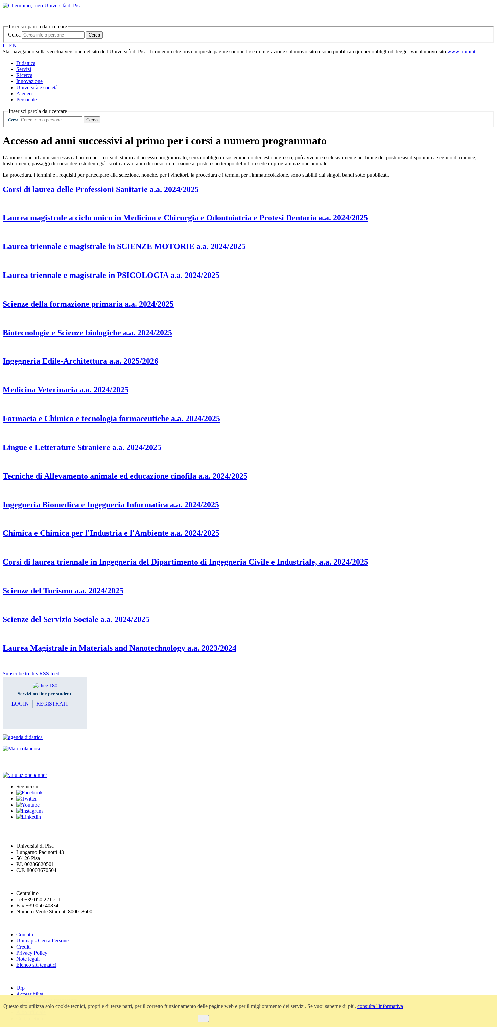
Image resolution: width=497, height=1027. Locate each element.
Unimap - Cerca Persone (42, 941)
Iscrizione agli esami (30, 761)
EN (13, 45)
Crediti (23, 947)
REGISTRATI (52, 704)
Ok (203, 1018)
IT (5, 45)
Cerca (14, 35)
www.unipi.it (461, 51)
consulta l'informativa (380, 1006)
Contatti (24, 934)
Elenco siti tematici (36, 965)
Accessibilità (29, 994)
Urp (20, 988)
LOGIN (20, 704)
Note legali (28, 959)
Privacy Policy (31, 953)
